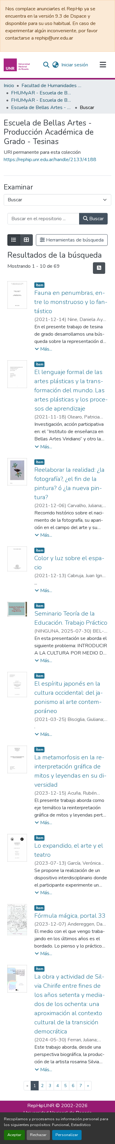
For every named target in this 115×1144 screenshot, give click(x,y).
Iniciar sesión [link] (74, 65)
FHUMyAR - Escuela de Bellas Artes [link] (41, 93)
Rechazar (38, 1135)
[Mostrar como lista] (13, 240)
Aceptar (14, 1135)
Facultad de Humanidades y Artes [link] (52, 85)
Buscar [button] (96, 218)
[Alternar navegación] (102, 65)
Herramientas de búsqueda (74, 240)
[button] (17, 65)
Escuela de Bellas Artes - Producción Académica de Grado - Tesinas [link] (41, 107)
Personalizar (67, 1135)
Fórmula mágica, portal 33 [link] (69, 916)
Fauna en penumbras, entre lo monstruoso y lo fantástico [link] (70, 302)
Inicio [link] (9, 85)
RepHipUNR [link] (40, 1105)
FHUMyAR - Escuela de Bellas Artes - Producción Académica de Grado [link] (41, 100)
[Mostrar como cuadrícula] (26, 240)
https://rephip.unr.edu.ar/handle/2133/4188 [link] (50, 159)
